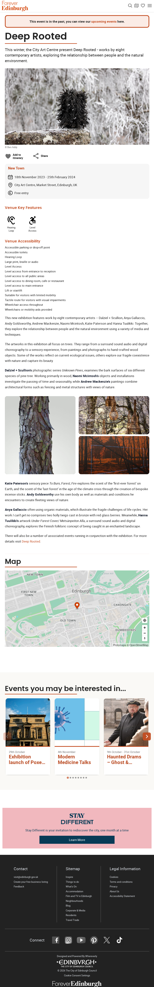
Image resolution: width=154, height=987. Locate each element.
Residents (71, 915)
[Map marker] (77, 606)
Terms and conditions (121, 881)
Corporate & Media (75, 910)
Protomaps (119, 645)
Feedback (19, 886)
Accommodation (74, 891)
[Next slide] (147, 737)
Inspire (69, 877)
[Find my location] (144, 620)
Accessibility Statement (122, 896)
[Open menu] (149, 5)
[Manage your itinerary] (142, 5)
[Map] (136, 5)
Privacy (113, 886)
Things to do (72, 881)
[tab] (68, 778)
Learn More (77, 840)
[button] (40, 156)
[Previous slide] (7, 737)
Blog (68, 905)
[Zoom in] (144, 627)
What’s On (71, 886)
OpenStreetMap (138, 645)
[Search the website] (130, 5)
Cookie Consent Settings (77, 975)
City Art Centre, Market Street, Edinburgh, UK (45, 185)
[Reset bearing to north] (144, 638)
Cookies (114, 877)
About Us (114, 891)
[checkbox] (14, 156)
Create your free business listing (31, 881)
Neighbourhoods (74, 901)
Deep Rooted (31, 541)
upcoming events (104, 21)
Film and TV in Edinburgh (79, 896)
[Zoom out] (144, 633)
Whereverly (91, 956)
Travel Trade (72, 920)
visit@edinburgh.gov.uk (26, 877)
